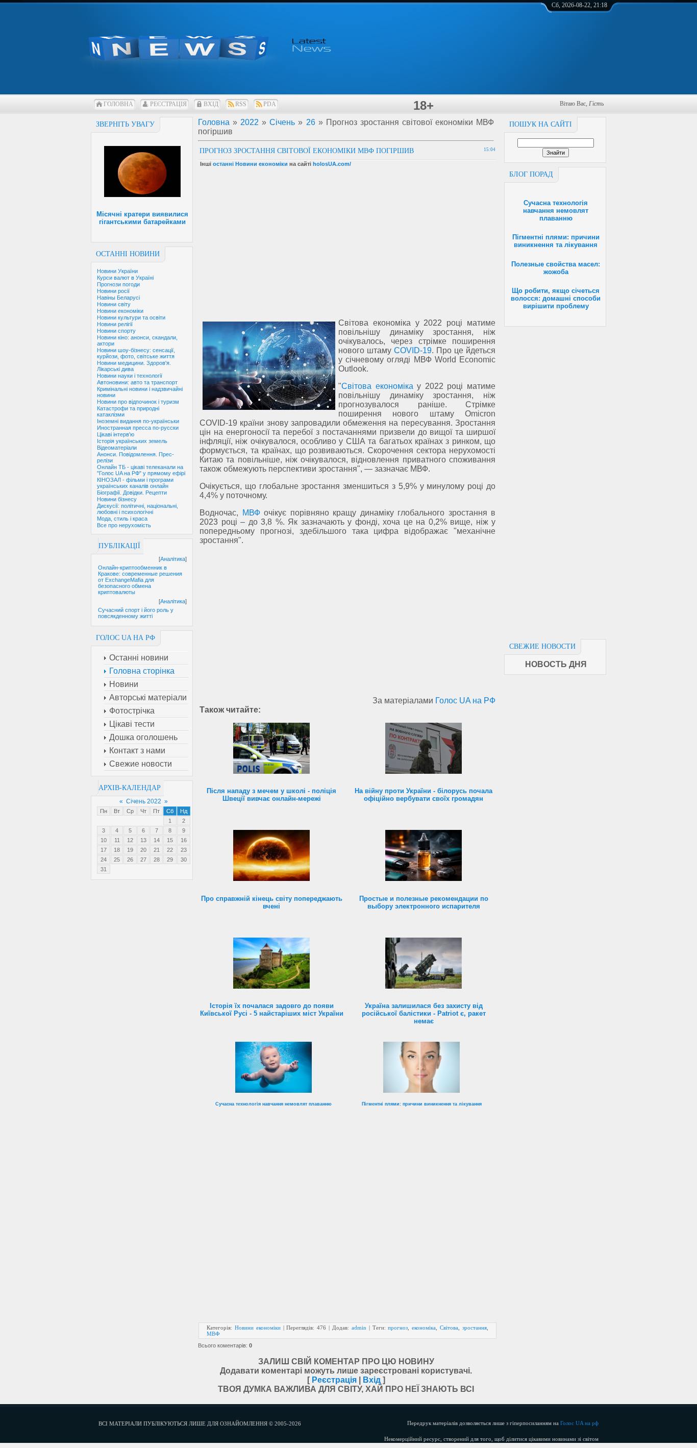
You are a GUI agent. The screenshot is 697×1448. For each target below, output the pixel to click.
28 (157, 859)
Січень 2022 (143, 801)
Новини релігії (115, 324)
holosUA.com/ (332, 164)
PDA (269, 104)
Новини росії (113, 291)
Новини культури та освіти (131, 317)
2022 (249, 122)
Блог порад (531, 174)
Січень (282, 122)
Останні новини (128, 254)
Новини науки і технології (129, 376)
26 (130, 859)
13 (143, 840)
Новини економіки (120, 311)
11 (117, 840)
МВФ (251, 512)
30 (184, 859)
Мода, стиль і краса (122, 519)
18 (117, 850)
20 (143, 850)
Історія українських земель (132, 441)
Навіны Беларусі (118, 297)
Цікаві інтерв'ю (115, 434)
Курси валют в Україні (125, 278)
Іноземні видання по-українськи (138, 421)
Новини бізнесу (117, 499)
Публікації (119, 546)
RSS (240, 104)
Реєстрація (168, 104)
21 (157, 850)
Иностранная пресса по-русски (138, 428)
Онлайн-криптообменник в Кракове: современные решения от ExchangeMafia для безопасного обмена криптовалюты (140, 580)
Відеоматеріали (117, 448)
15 (170, 840)
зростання (474, 1327)
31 (104, 869)
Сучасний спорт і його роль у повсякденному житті (135, 613)
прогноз (398, 1327)
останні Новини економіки (250, 164)
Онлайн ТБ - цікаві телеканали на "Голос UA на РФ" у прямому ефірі (141, 470)
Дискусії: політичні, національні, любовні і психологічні (137, 509)
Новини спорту (116, 331)
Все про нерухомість (124, 525)
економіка (424, 1327)
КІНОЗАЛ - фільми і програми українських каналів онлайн (135, 483)
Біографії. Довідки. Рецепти (132, 492)
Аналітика (172, 559)
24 (104, 859)
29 (170, 859)
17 (104, 850)
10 (104, 840)
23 (184, 850)
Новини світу (114, 304)
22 (170, 850)
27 (143, 859)
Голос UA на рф (579, 1423)
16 (184, 840)
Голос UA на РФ (465, 700)
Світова (449, 1327)
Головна (118, 104)
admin (359, 1327)
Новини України (117, 271)
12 (130, 840)
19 (130, 850)
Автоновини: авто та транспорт (137, 382)
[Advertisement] (555, 480)
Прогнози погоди (118, 284)
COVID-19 (413, 350)
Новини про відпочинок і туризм (138, 402)
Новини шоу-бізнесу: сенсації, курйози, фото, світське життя (136, 353)
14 (157, 840)
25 (117, 859)
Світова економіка (377, 386)
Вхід (211, 104)
